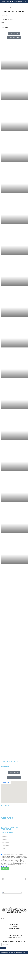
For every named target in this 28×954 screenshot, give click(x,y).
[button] (14, 13)
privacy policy (4, 866)
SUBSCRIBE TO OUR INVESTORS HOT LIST (14, 1)
